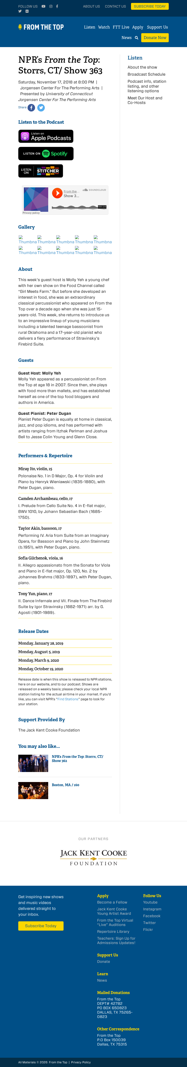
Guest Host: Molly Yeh (39, 373)
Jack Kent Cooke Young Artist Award (114, 911)
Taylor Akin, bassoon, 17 (40, 528)
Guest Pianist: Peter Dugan (44, 413)
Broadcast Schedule (146, 74)
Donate (103, 961)
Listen (89, 27)
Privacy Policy (81, 1062)
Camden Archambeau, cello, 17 (45, 498)
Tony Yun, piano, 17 (35, 593)
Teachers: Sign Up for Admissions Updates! (116, 940)
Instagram (152, 909)
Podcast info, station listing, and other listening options (147, 86)
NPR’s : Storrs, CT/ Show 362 (77, 759)
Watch (104, 27)
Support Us (157, 27)
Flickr (148, 929)
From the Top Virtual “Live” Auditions (115, 922)
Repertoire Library (113, 931)
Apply (137, 27)
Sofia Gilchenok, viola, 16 (40, 558)
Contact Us (115, 6)
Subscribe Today (150, 6)
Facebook (151, 916)
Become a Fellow (112, 902)
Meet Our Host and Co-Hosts (145, 100)
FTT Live (121, 27)
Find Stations (67, 699)
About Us (91, 6)
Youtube (150, 902)
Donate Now (155, 37)
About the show (142, 67)
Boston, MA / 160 (65, 785)
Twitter (149, 923)
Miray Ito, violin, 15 (35, 468)
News (126, 37)
